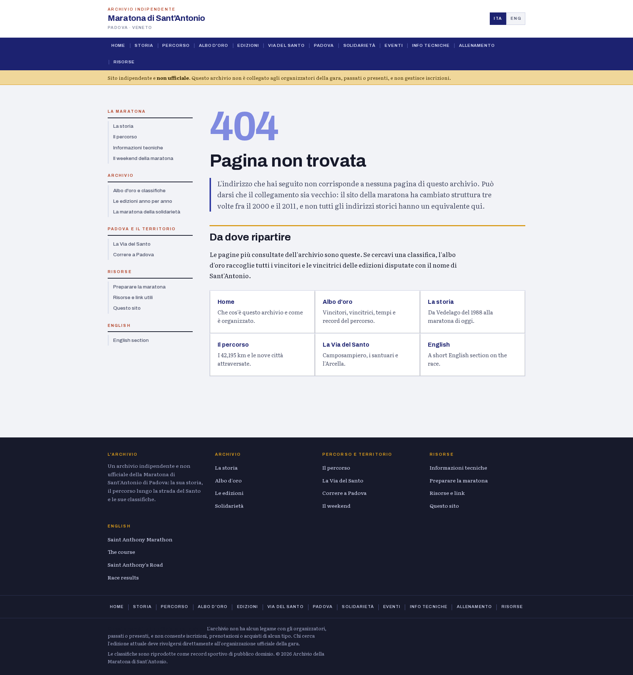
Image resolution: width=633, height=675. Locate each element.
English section (131, 340)
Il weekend (336, 505)
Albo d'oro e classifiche (139, 190)
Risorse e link (447, 492)
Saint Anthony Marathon (140, 539)
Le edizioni (229, 492)
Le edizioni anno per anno (142, 201)
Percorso (175, 45)
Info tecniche (431, 45)
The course (121, 551)
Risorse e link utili (133, 297)
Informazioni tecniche (138, 147)
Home (118, 45)
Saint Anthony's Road (135, 564)
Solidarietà (359, 45)
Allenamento (477, 45)
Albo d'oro (213, 45)
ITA (498, 18)
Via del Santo (286, 45)
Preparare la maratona (139, 287)
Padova (324, 45)
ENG (516, 18)
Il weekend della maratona (143, 158)
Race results (123, 577)
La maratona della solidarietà (146, 212)
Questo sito (127, 308)
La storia (123, 126)
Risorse (124, 62)
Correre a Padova (133, 254)
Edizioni (248, 45)
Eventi (394, 45)
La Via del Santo (132, 244)
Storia (143, 45)
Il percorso (125, 136)
